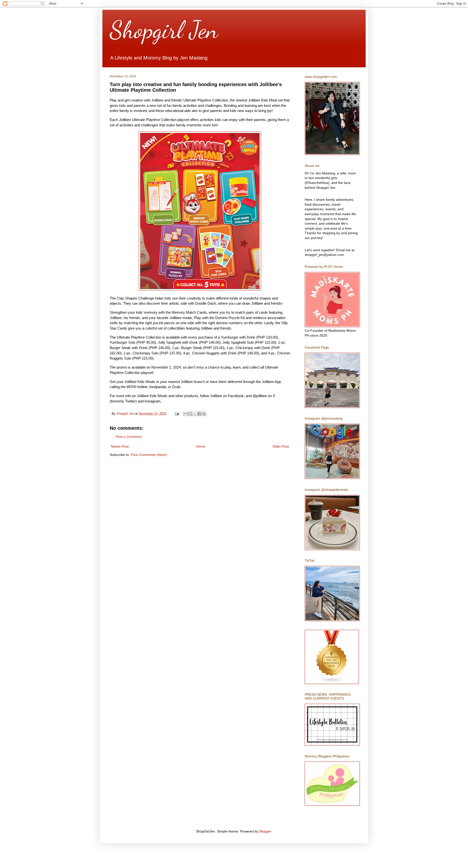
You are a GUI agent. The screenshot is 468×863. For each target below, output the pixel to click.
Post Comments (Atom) (149, 455)
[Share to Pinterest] (204, 413)
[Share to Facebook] (199, 413)
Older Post (281, 446)
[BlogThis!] (190, 413)
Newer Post (120, 446)
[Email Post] (176, 413)
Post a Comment (129, 437)
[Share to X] (194, 413)
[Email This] (185, 413)
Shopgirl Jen (164, 29)
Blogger (265, 831)
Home (200, 446)
